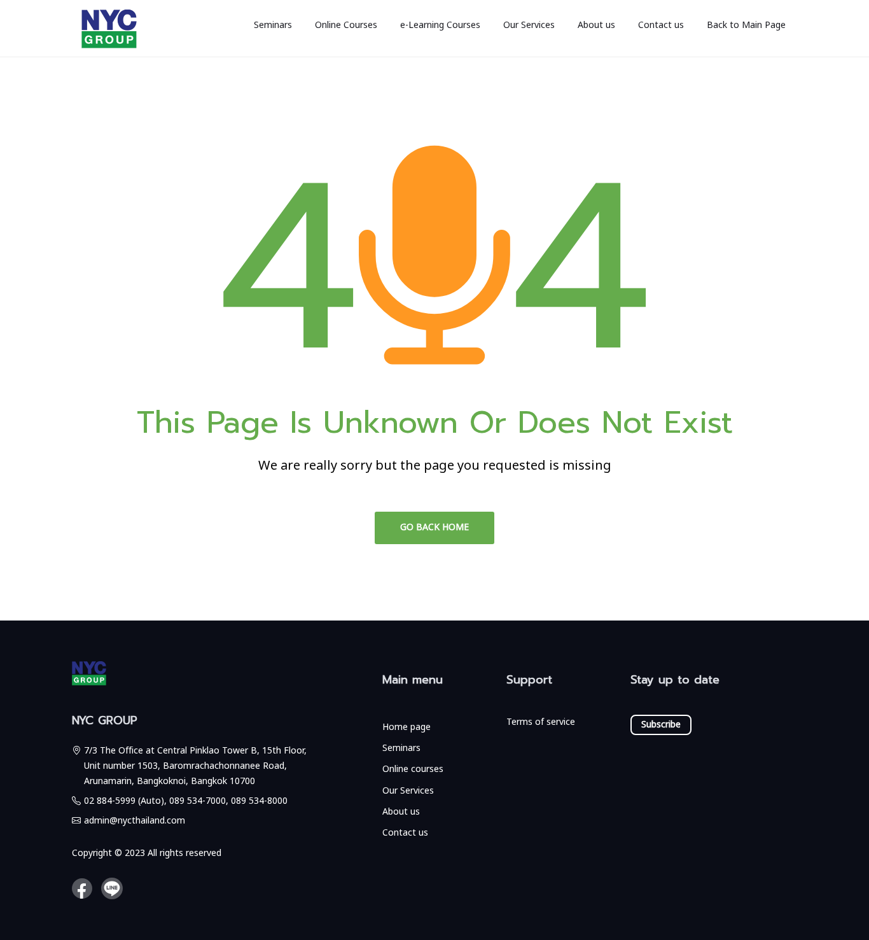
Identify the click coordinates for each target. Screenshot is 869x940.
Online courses (412, 769)
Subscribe (661, 724)
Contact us (661, 25)
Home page (406, 727)
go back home (434, 527)
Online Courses (346, 25)
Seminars (273, 25)
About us (596, 25)
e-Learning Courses (440, 25)
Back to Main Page (746, 25)
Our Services (529, 25)
